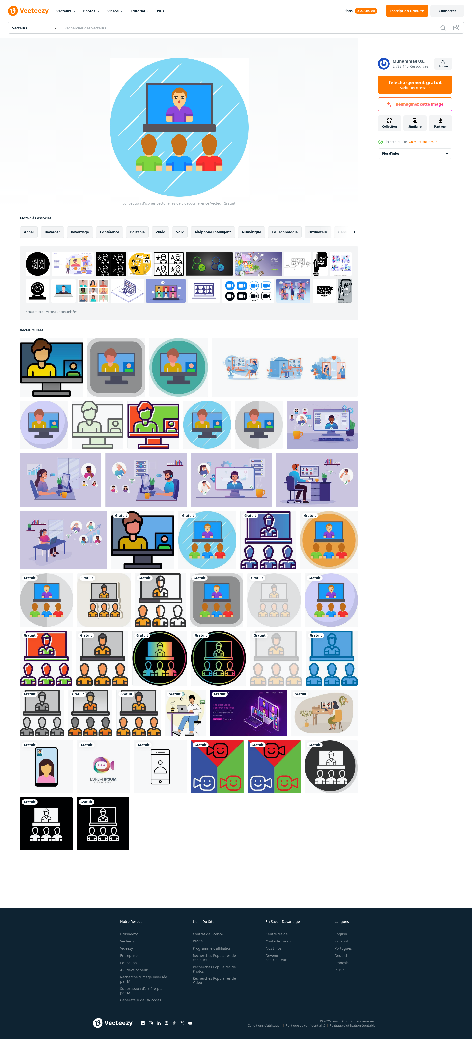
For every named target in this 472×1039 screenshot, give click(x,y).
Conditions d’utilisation (264, 1025)
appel (29, 232)
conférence (109, 232)
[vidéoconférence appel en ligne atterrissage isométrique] (248, 713)
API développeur (134, 970)
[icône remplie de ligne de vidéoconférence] (138, 713)
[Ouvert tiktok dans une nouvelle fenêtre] (174, 1023)
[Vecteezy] (28, 11)
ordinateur (317, 232)
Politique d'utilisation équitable (352, 1025)
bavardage (80, 232)
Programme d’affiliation (212, 948)
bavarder (52, 232)
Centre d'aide (277, 934)
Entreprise (129, 955)
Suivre (443, 66)
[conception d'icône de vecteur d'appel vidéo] (51, 367)
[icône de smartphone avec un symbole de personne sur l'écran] (160, 766)
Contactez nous (278, 941)
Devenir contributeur (276, 957)
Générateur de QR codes (140, 1000)
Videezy (126, 948)
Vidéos (113, 11)
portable (137, 232)
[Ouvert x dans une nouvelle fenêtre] (182, 1023)
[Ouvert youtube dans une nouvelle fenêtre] (190, 1023)
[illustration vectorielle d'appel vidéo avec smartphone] (46, 766)
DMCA (198, 941)
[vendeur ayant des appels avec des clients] (185, 713)
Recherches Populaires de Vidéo (214, 980)
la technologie (285, 232)
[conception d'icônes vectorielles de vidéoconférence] (207, 540)
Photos (89, 11)
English (341, 934)
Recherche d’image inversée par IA (143, 979)
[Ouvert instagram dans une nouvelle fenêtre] (151, 1023)
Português (343, 948)
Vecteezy (127, 941)
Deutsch (341, 955)
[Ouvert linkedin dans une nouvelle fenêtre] (159, 1023)
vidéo (160, 232)
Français (342, 962)
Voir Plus (344, 291)
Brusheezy (129, 934)
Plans (348, 10)
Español (341, 941)
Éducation (128, 962)
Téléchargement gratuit (415, 84)
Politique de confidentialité (305, 1025)
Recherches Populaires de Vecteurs (214, 957)
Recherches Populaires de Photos (214, 969)
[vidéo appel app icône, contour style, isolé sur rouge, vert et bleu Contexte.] (217, 766)
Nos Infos (273, 948)
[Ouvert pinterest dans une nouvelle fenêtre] (166, 1023)
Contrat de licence (208, 934)
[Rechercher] (443, 28)
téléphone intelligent (212, 232)
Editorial (138, 11)
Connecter (447, 10)
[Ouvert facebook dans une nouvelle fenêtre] (143, 1023)
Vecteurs (63, 11)
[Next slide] (350, 232)
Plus (160, 11)
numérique (251, 232)
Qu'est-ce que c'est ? (423, 142)
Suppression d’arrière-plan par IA (142, 990)
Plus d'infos (390, 153)
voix (180, 232)
